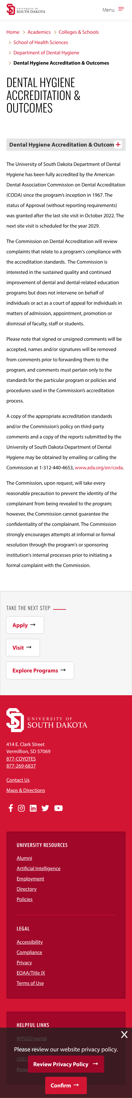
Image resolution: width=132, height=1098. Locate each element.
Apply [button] (20, 625)
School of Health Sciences (40, 42)
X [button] (124, 1035)
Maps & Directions (25, 790)
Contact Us (17, 780)
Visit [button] (18, 647)
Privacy (24, 962)
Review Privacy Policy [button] (60, 1064)
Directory (27, 889)
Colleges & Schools (79, 32)
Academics (39, 32)
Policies (25, 899)
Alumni (24, 858)
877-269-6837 (21, 766)
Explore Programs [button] (35, 670)
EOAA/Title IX (31, 973)
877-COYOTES (21, 759)
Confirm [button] (61, 1085)
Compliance (29, 952)
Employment (30, 879)
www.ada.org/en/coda (99, 467)
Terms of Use (30, 983)
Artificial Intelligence (39, 868)
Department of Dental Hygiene (46, 53)
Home (13, 32)
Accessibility (30, 942)
